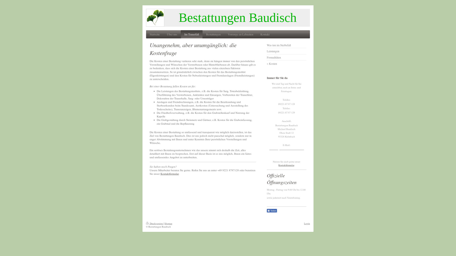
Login (307, 223)
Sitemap (168, 223)
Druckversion (156, 223)
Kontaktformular (169, 173)
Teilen (273, 211)
